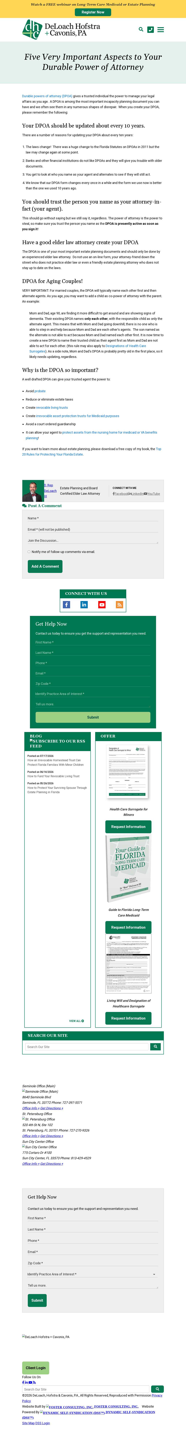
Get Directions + (51, 1108)
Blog (36, 736)
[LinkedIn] (84, 604)
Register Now (93, 12)
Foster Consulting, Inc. (116, 1406)
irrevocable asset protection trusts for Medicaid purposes (77, 416)
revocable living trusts (52, 407)
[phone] (150, 29)
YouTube (153, 494)
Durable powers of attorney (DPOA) (47, 96)
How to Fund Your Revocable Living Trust (53, 776)
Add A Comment (45, 566)
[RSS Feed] (119, 604)
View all (75, 1021)
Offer (108, 736)
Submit (93, 717)
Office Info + (30, 1108)
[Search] (140, 29)
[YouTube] (102, 604)
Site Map (28, 1423)
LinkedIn (138, 494)
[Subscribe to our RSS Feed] (58, 746)
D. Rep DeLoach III (50, 490)
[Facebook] (66, 604)
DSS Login (42, 1423)
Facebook (122, 494)
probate (40, 391)
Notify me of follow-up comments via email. (63, 552)
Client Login (36, 1368)
